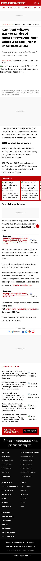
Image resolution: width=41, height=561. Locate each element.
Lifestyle (24, 494)
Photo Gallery (8, 516)
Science (5, 502)
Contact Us (30, 546)
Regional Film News (27, 472)
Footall (23, 490)
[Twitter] (26, 331)
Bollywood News (26, 456)
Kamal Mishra (6, 60)
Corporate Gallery (10, 486)
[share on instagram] (25, 445)
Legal (4, 498)
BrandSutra (7, 482)
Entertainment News (29, 452)
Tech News (6, 520)
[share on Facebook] (10, 445)
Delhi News (6, 472)
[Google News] (14, 331)
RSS (24, 550)
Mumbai (10, 24)
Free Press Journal (14, 3)
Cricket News (25, 486)
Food (22, 506)
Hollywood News (26, 460)
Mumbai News (14, 8)
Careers (30, 542)
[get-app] (39, 2)
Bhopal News (7, 468)
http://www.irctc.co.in (21, 285)
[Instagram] (29, 331)
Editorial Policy (20, 542)
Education (6, 476)
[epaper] (35, 2)
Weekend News (8, 532)
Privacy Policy (19, 546)
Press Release (8, 536)
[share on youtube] (29, 445)
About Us (9, 542)
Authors (30, 550)
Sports (23, 482)
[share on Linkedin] (20, 445)
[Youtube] (33, 331)
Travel (22, 502)
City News (6, 456)
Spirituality (6, 506)
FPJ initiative (7, 490)
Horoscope (6, 494)
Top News (6, 512)
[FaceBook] (23, 331)
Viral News (6, 528)
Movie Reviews (26, 464)
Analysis (5, 452)
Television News (26, 476)
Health (23, 498)
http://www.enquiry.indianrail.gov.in (21, 309)
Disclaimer (8, 546)
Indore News (6, 464)
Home (3, 8)
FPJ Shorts (27, 8)
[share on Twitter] (15, 445)
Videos (5, 524)
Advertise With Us (14, 550)
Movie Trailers (25, 468)
